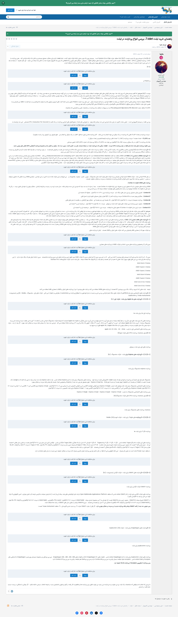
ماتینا (161, 45)
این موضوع (16, 17)
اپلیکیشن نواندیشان (139, 17)
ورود (85, 75)
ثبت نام (10, 10)
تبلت (153, 47)
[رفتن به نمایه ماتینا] (169, 46)
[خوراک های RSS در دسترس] (8, 605)
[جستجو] (8, 17)
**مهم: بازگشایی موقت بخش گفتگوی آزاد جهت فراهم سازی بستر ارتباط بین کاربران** (90, 3)
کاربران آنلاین (156, 22)
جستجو (130, 22)
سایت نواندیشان (165, 17)
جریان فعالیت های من (142, 22)
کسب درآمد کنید (125, 17)
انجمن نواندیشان (153, 17)
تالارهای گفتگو (168, 22)
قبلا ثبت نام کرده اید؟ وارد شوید (26, 10)
